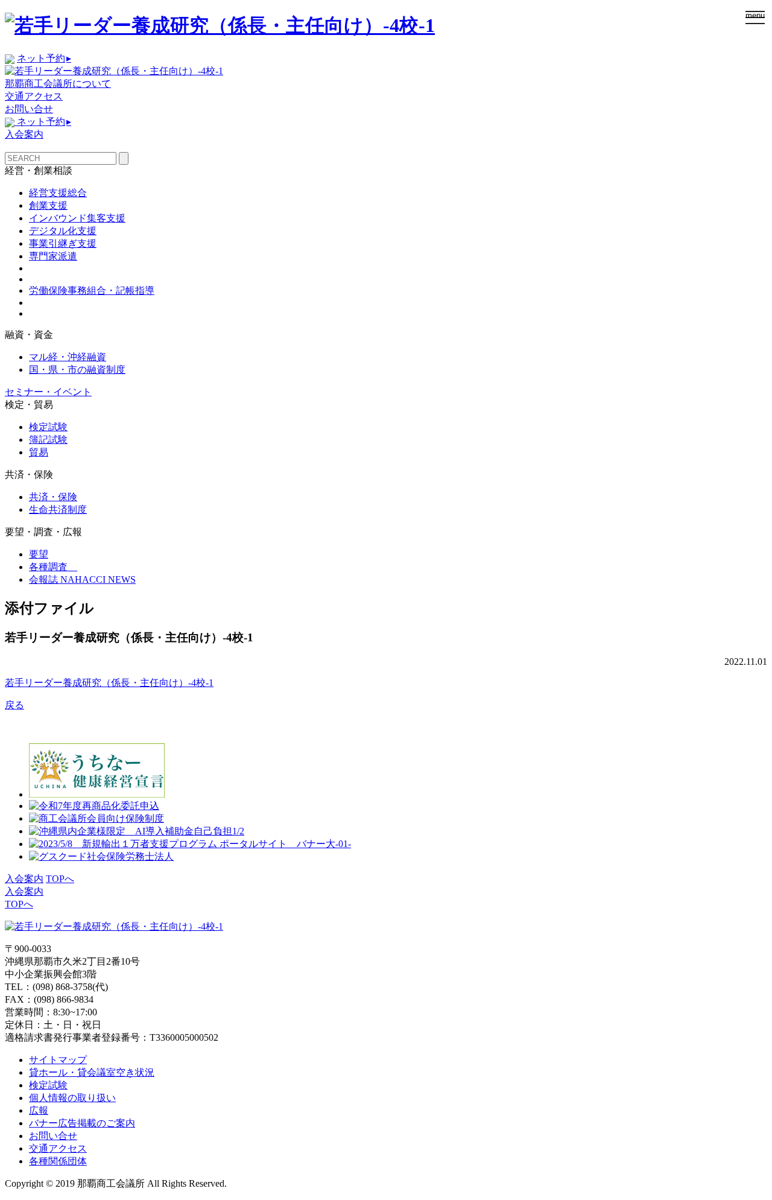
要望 (38, 554)
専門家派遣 (53, 256)
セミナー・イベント (48, 392)
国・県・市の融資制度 (77, 369)
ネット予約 (44, 58)
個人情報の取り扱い (72, 1098)
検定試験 (48, 427)
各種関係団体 (58, 1161)
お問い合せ (29, 109)
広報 (38, 1110)
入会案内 (24, 134)
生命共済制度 (58, 509)
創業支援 (48, 205)
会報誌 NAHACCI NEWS (82, 579)
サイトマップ (58, 1060)
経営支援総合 (58, 193)
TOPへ (60, 879)
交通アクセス (34, 96)
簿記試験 (48, 439)
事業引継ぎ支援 (62, 243)
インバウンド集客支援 (77, 218)
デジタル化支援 (62, 231)
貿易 (38, 452)
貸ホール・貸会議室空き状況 (91, 1072)
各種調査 (53, 567)
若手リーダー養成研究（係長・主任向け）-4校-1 (109, 683)
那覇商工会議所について (58, 83)
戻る (14, 705)
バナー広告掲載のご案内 (82, 1123)
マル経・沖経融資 (67, 357)
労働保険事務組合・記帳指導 (91, 290)
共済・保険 (53, 497)
